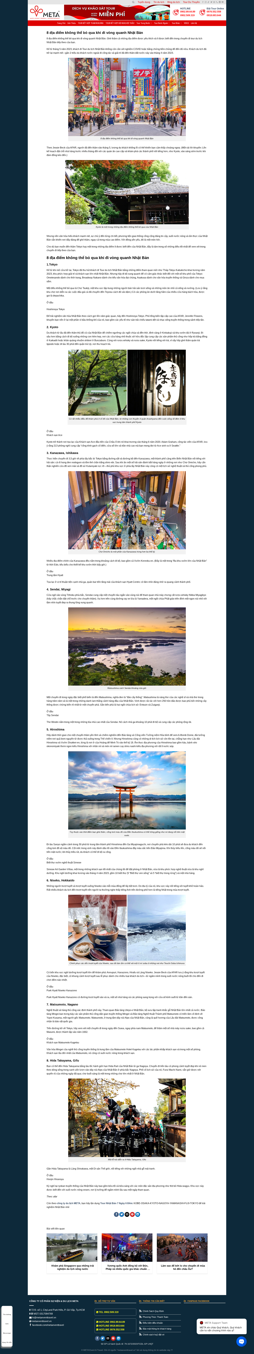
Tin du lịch (158, 2)
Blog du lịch (173, 2)
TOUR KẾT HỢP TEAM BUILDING (90, 23)
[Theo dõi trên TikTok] (208, 2)
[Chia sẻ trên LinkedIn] (137, 1214)
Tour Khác (176, 23)
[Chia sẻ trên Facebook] (116, 1214)
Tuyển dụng (144, 2)
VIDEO (186, 23)
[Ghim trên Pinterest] (132, 1214)
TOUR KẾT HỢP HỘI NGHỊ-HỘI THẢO (120, 23)
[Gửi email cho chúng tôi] (214, 2)
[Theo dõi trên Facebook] (203, 2)
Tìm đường (7, 1314)
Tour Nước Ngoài (161, 23)
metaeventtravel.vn (41, 1321)
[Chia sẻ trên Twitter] (121, 1214)
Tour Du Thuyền (191, 2)
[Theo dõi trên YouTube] (222, 2)
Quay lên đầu (7, 1342)
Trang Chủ (61, 23)
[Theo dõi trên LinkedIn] (220, 2)
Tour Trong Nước (143, 23)
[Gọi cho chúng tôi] (217, 2)
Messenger (7, 1333)
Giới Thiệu (71, 23)
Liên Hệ (194, 23)
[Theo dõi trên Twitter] (211, 2)
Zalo (7, 1324)
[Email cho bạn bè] (127, 1214)
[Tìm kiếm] (133, 2)
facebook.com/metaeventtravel (48, 1325)
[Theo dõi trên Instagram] (206, 2)
